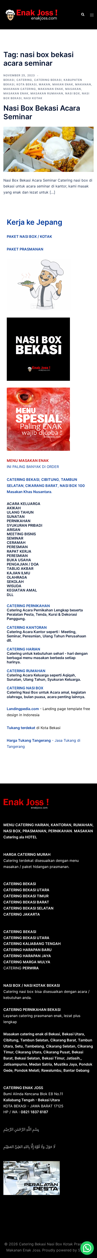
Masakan (73, 89)
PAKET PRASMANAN (25, 249)
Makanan (83, 84)
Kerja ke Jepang (34, 222)
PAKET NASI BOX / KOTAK (29, 236)
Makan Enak (62, 84)
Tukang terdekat (21, 727)
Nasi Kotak (33, 98)
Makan (44, 84)
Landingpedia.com (23, 708)
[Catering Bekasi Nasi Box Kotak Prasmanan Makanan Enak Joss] (31, 14)
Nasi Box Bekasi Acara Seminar (41, 112)
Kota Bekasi (26, 84)
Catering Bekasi (48, 80)
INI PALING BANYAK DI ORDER (33, 466)
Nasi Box (72, 93)
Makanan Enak (50, 89)
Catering (24, 80)
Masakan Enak (15, 93)
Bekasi (8, 80)
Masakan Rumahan (46, 93)
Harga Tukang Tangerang (29, 740)
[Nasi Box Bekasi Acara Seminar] (48, 149)
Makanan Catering (19, 89)
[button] (87, 1248)
